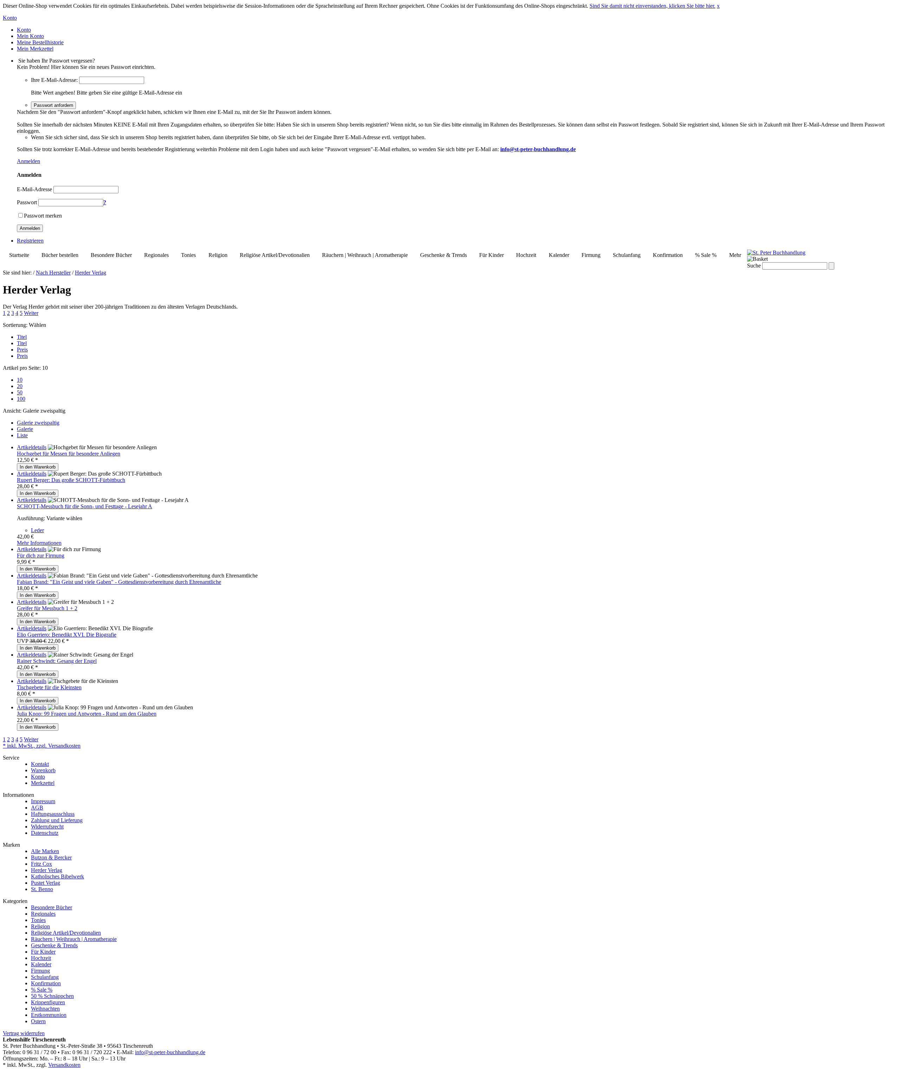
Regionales (156, 255)
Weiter (31, 313)
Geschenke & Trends (443, 255)
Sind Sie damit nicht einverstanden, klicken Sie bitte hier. (652, 6)
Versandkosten (64, 1065)
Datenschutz (44, 833)
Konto (38, 777)
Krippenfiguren (48, 1002)
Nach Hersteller (53, 273)
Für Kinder (491, 255)
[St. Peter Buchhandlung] (776, 253)
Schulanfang (627, 255)
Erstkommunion (48, 1015)
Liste (22, 435)
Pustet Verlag (45, 883)
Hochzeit (526, 255)
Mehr (735, 255)
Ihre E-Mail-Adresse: (54, 80)
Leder (37, 530)
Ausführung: (31, 518)
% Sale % (705, 255)
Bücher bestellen (59, 255)
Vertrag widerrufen (24, 1033)
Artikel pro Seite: (22, 368)
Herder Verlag (90, 273)
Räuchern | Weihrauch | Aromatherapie (365, 255)
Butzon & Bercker (51, 857)
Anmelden (28, 161)
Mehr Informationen (39, 543)
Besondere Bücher (111, 255)
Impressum (43, 801)
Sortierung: (15, 325)
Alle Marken (45, 851)
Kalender (559, 255)
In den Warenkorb (38, 467)
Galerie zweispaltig (38, 423)
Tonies (188, 255)
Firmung (590, 255)
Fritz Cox (41, 864)
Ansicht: (12, 411)
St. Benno (42, 889)
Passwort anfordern (53, 105)
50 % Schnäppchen (52, 996)
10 (19, 380)
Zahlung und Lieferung (57, 820)
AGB (37, 808)
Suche (754, 266)
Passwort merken (43, 216)
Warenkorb (43, 770)
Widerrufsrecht (47, 827)
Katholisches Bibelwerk (57, 876)
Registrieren (30, 241)
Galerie (25, 429)
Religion (217, 255)
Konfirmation (668, 255)
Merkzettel (42, 783)
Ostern (38, 1021)
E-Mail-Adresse (34, 189)
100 (21, 399)
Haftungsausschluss (53, 814)
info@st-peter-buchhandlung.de (170, 1052)
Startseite (19, 255)
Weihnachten (45, 1009)
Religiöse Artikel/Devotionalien (275, 255)
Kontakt (40, 764)
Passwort (27, 202)
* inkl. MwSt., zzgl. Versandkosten (42, 746)
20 (19, 386)
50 (19, 392)
